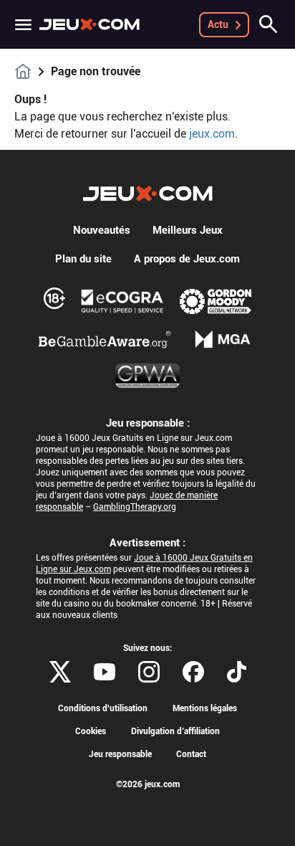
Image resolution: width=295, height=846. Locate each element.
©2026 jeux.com (148, 784)
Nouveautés (101, 230)
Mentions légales (205, 708)
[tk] (236, 672)
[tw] (60, 672)
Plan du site (83, 258)
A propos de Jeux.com (187, 258)
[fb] (193, 672)
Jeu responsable (120, 754)
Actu (218, 24)
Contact (191, 754)
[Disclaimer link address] (122, 301)
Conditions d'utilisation (103, 708)
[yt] (104, 671)
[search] (268, 24)
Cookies (90, 731)
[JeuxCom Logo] (89, 24)
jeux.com (212, 134)
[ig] (149, 672)
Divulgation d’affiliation (175, 731)
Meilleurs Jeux (188, 230)
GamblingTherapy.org (134, 507)
